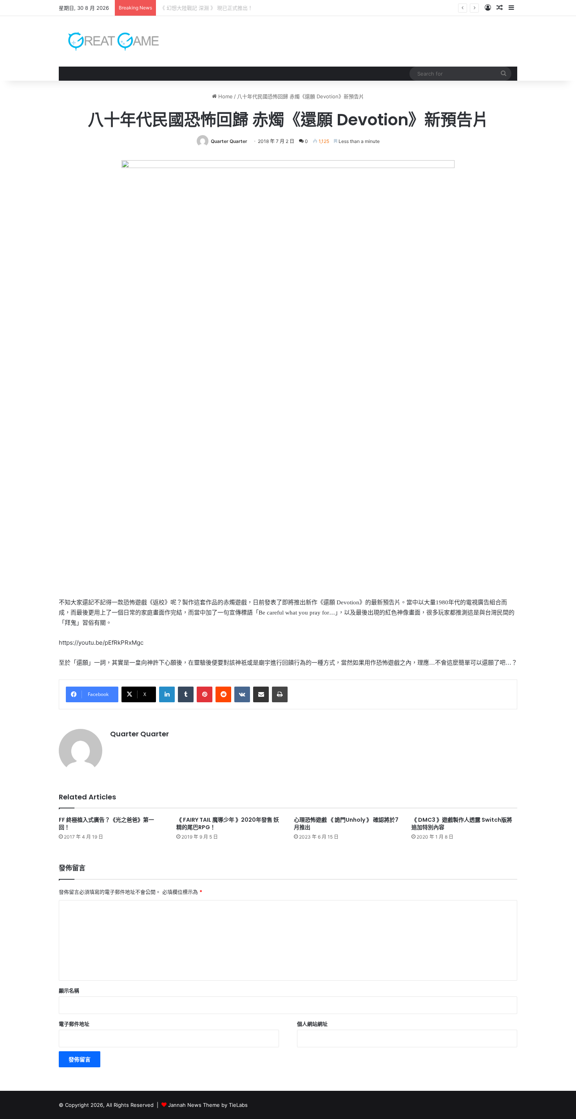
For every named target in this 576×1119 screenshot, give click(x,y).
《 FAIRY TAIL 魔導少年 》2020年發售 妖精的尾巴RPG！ (227, 823)
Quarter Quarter (229, 141)
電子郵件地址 (74, 1024)
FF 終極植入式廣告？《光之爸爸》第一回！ (106, 823)
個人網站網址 (312, 1024)
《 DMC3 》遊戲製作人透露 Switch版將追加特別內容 (461, 823)
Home (225, 96)
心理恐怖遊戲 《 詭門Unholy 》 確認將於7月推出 (346, 823)
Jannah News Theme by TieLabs (208, 1105)
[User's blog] (109, 41)
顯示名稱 (69, 990)
